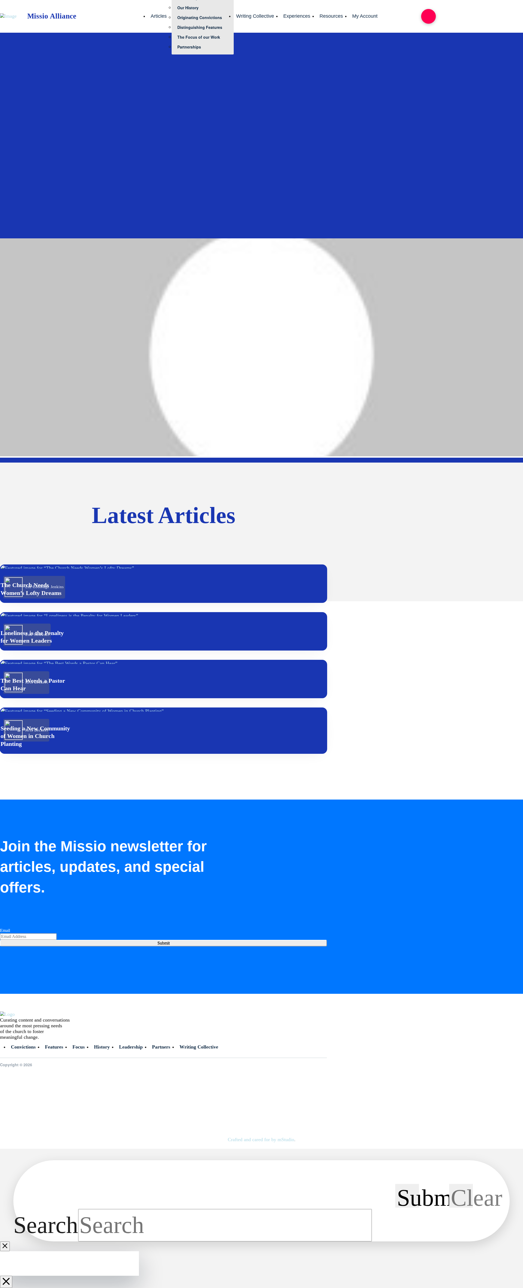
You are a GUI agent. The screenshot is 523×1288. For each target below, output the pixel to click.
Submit (163, 943)
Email (5, 930)
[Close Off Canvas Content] (6, 1282)
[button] (428, 16)
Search (45, 1225)
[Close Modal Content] (5, 1246)
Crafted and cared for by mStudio (261, 1139)
